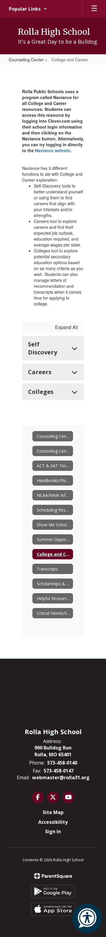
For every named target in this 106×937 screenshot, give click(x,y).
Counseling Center (26, 60)
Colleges (41, 392)
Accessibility (53, 822)
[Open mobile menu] (94, 9)
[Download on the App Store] (53, 909)
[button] (28, 9)
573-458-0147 (59, 770)
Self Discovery (42, 348)
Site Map (53, 812)
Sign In (53, 831)
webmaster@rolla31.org (61, 777)
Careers (40, 372)
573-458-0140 (62, 763)
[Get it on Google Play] (53, 891)
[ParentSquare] (53, 876)
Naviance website (52, 150)
